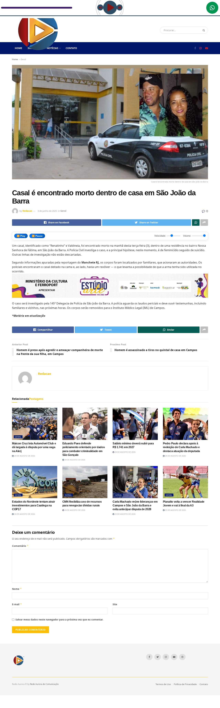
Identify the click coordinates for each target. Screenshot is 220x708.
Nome (17, 588)
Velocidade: (160, 236)
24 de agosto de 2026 (24, 455)
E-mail (17, 604)
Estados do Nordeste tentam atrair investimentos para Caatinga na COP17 (33, 505)
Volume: (187, 236)
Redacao (27, 210)
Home (15, 59)
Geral (23, 59)
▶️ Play (21, 236)
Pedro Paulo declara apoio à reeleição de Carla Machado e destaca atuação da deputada (181, 447)
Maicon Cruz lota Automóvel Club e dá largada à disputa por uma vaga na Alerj (34, 447)
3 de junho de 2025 (47, 210)
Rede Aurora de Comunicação (44, 684)
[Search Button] (204, 30)
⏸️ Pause (37, 236)
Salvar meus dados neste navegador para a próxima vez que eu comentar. (59, 619)
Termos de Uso (163, 684)
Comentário (20, 545)
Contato (71, 48)
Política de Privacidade (185, 684)
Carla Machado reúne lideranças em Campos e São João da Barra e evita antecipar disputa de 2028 (135, 505)
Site (115, 604)
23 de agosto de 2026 (124, 514)
